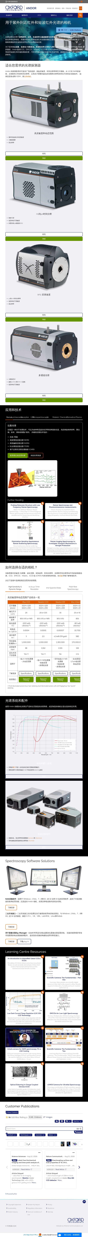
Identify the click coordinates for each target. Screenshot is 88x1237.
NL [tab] (48, 417)
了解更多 (11, 908)
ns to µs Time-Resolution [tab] (34, 588)
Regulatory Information (35, 1208)
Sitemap (50, 1212)
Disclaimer (51, 1208)
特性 (44, 154)
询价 (44, 158)
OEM (39, 15)
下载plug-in (24, 941)
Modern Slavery (13, 1212)
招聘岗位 (58, 8)
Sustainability (12, 1208)
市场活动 (68, 8)
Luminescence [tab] (17, 417)
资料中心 (54, 15)
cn (80, 8)
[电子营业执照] (40, 1235)
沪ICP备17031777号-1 (31, 1235)
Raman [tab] (9, 417)
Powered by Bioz (10, 35)
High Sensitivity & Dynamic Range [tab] (15, 588)
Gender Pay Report (34, 1204)
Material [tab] (55, 417)
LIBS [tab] (32, 417)
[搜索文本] (75, 15)
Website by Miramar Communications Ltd (69, 1226)
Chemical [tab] (63, 417)
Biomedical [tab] (71, 417)
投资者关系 (50, 8)
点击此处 (27, 76)
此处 (61, 576)
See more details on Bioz (75, 1196)
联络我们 (75, 8)
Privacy (50, 1204)
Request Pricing (26, 679)
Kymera (30, 838)
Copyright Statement (14, 1204)
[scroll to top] (84, 1201)
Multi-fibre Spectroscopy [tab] (73, 588)
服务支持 (70, 15)
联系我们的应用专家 (17, 455)
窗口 (14, 767)
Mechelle (31, 841)
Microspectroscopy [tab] (40, 417)
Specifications (26, 673)
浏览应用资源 (36, 455)
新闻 (63, 8)
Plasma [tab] (79, 417)
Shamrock (38, 838)
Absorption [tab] (25, 417)
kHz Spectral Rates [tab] (53, 588)
